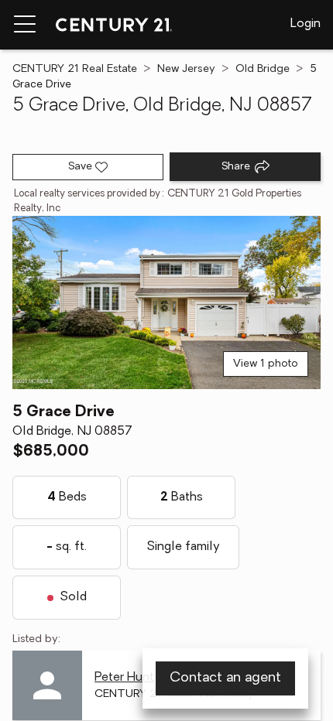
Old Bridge (262, 69)
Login (305, 24)
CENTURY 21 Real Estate (74, 69)
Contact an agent (225, 678)
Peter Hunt (124, 677)
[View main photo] (166, 302)
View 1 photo (265, 364)
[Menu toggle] (24, 24)
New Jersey (186, 69)
